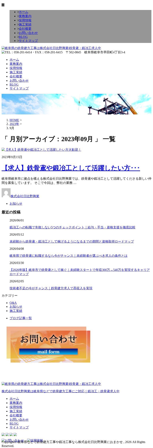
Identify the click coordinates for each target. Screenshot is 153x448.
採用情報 (25, 20)
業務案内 (25, 16)
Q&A (13, 302)
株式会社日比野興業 (25, 196)
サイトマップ (28, 40)
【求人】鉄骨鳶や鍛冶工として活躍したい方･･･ (71, 167)
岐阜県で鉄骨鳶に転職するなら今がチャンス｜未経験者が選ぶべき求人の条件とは (69, 255)
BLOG (23, 37)
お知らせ (16, 203)
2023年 (14, 124)
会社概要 (25, 28)
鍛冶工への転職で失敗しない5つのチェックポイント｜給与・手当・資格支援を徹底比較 (72, 227)
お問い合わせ (28, 33)
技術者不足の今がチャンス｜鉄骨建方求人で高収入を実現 (51, 288)
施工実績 (25, 24)
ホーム (23, 12)
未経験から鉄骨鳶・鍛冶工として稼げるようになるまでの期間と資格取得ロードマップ (72, 241)
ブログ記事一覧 (21, 318)
